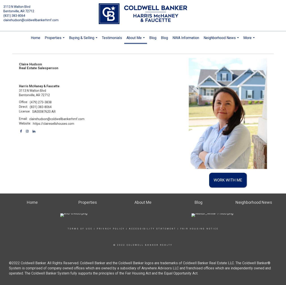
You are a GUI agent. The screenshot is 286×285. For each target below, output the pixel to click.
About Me (136, 40)
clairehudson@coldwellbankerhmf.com (31, 20)
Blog (152, 38)
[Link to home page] (143, 14)
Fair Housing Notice (199, 229)
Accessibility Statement (152, 229)
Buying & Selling (84, 40)
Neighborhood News (222, 40)
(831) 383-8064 (14, 15)
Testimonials (112, 38)
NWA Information (185, 38)
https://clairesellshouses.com (53, 123)
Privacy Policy (111, 229)
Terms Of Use (80, 229)
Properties (55, 40)
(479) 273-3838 (41, 102)
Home (35, 38)
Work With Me (228, 180)
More (249, 40)
